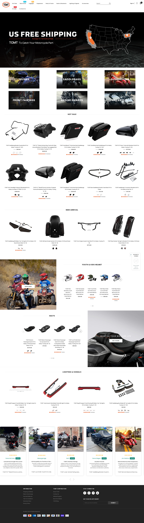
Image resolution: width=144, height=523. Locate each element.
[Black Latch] (73, 152)
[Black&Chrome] (17, 152)
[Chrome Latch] (70, 152)
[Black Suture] (31, 351)
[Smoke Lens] (20, 410)
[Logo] (6, 4)
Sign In (132, 3)
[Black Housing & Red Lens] (84, 410)
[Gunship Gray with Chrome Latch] (130, 152)
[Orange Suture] (28, 351)
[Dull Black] (98, 195)
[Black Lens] (56, 410)
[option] (68, 284)
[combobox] (102, 3)
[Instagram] (89, 492)
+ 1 (133, 152)
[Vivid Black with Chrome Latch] (123, 152)
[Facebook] (84, 492)
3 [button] (53, 358)
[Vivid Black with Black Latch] (120, 152)
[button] (71, 479)
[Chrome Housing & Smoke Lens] (128, 410)
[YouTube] (97, 492)
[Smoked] (19, 248)
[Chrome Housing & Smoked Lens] (94, 410)
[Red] (22, 248)
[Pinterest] (93, 492)
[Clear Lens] (23, 410)
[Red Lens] (17, 410)
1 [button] (50, 358)
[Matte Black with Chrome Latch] (127, 152)
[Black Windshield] (15, 195)
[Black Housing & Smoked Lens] (87, 410)
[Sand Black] (20, 152)
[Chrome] (101, 195)
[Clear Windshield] (18, 195)
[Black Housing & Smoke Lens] (125, 410)
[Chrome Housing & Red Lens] (91, 410)
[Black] (14, 152)
